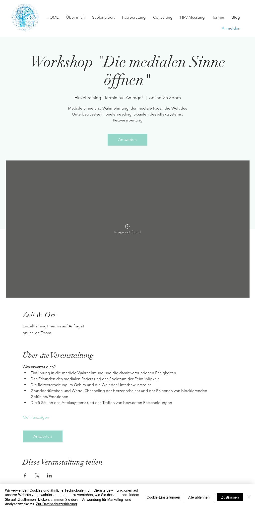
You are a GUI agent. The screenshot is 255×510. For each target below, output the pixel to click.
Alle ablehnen (199, 497)
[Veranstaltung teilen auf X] (37, 475)
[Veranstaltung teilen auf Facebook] (25, 475)
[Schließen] (249, 497)
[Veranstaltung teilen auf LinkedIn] (49, 475)
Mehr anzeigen (36, 417)
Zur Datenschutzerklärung (56, 503)
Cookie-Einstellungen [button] (163, 497)
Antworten (127, 139)
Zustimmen (230, 497)
